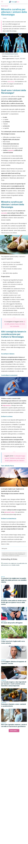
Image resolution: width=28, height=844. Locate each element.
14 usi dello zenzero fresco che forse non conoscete (15, 324)
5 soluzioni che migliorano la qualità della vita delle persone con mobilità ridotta (13, 580)
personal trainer (10, 512)
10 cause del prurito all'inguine (12, 623)
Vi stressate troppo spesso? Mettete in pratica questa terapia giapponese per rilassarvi (15, 458)
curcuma (4, 213)
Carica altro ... (14, 730)
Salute (3, 576)
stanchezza (11, 81)
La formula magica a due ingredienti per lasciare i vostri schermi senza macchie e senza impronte (13, 684)
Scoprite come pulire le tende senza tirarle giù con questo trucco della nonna (13, 602)
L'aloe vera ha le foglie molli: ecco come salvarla (13, 642)
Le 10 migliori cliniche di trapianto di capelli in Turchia (13, 662)
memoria (11, 150)
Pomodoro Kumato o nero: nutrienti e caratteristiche (13, 705)
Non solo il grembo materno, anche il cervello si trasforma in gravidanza (14, 725)
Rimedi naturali (4, 5)
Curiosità (3, 599)
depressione (7, 405)
